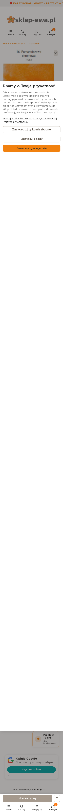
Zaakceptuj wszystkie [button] (31, 148)
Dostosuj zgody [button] (31, 138)
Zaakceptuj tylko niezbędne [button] (31, 129)
